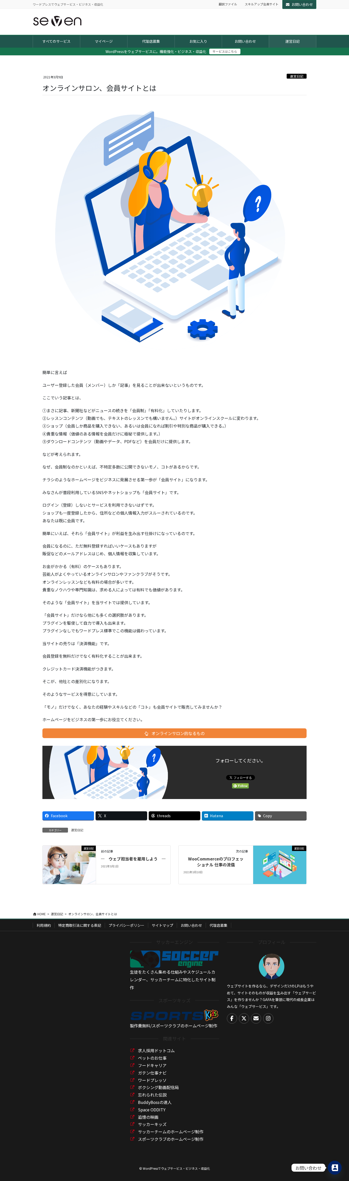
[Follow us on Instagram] (268, 1018)
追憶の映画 (148, 1117)
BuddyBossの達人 (155, 1102)
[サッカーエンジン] (174, 958)
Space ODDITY (152, 1109)
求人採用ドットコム (156, 1050)
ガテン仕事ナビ (152, 1073)
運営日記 (296, 76)
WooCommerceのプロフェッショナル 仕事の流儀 (215, 861)
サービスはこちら (225, 51)
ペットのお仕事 (152, 1058)
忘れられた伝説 (152, 1095)
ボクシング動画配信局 (158, 1087)
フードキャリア (152, 1065)
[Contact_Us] (335, 1168)
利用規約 (44, 925)
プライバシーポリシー (126, 925)
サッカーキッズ (152, 1124)
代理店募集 (218, 925)
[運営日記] (69, 864)
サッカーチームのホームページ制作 (170, 1132)
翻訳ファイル (228, 4)
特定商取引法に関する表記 (79, 925)
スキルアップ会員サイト (261, 4)
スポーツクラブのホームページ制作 (170, 1139)
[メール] (256, 1018)
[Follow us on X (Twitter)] (244, 1018)
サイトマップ (162, 925)
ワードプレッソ (152, 1080)
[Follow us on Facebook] (232, 1018)
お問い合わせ (302, 4)
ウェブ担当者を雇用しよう (133, 858)
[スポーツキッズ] (174, 1015)
